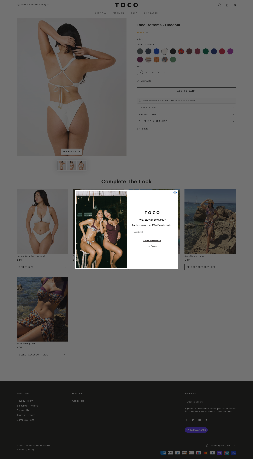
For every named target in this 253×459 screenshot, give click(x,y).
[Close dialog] (175, 192)
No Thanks (152, 246)
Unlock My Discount (152, 240)
